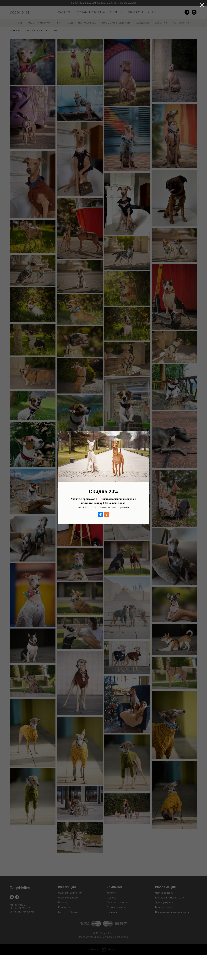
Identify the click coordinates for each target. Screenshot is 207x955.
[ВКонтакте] (100, 514)
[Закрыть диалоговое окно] (201, 5)
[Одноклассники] (106, 514)
